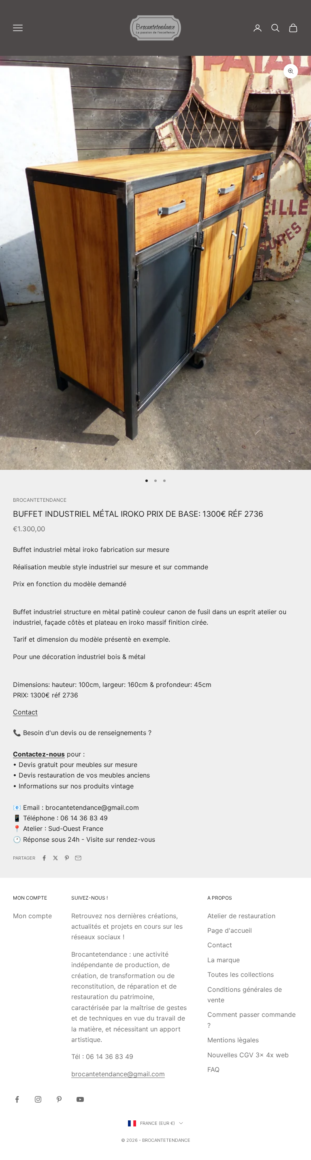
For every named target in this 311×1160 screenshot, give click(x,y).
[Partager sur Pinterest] (67, 858)
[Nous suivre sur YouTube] (80, 1099)
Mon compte (32, 916)
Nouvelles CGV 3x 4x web (248, 1055)
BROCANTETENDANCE (39, 500)
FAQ (213, 1069)
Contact (25, 712)
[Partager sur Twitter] (55, 858)
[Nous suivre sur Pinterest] (59, 1099)
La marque (223, 960)
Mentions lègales (233, 1040)
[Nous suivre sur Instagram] (38, 1099)
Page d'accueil (229, 930)
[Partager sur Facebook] (44, 858)
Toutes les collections (240, 974)
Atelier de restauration (241, 916)
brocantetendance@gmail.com (118, 1074)
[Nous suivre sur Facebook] (17, 1099)
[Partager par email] (78, 858)
